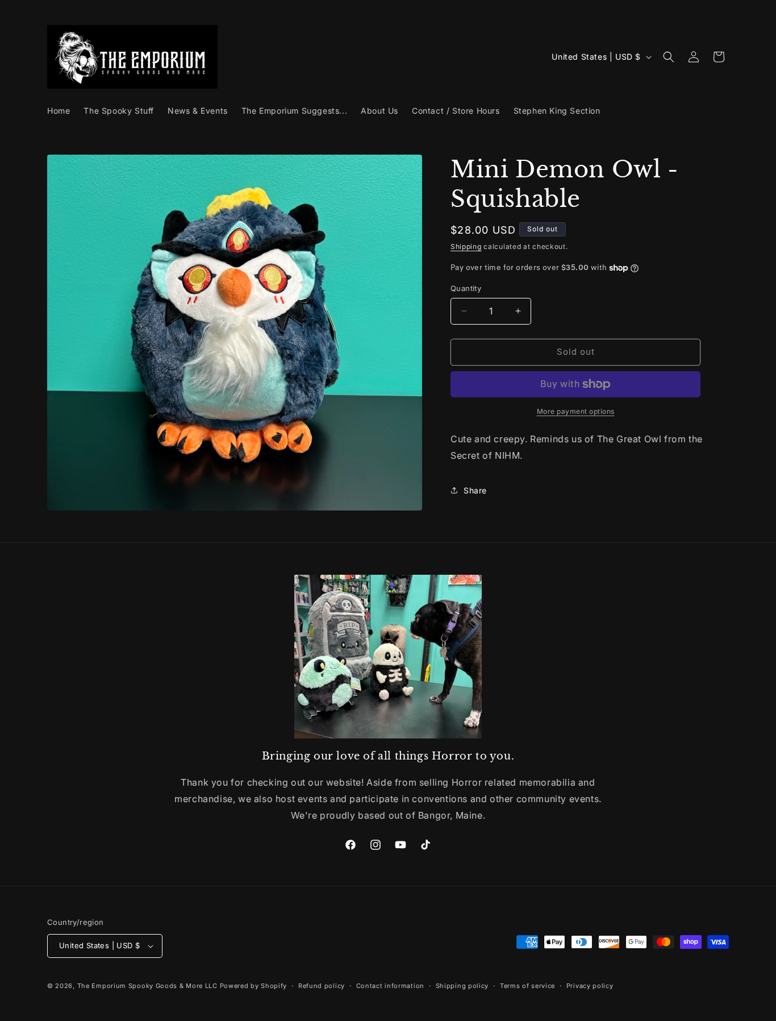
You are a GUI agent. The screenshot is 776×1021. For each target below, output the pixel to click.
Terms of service (527, 986)
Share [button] (475, 490)
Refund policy (321, 986)
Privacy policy (590, 986)
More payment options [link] (576, 411)
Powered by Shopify (253, 986)
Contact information (390, 986)
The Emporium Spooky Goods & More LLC (147, 986)
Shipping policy (462, 986)
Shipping (466, 246)
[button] (668, 56)
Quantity (465, 288)
